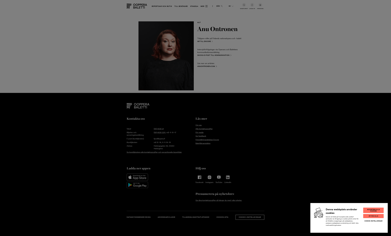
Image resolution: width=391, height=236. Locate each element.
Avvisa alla (373, 216)
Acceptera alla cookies (373, 210)
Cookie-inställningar (373, 221)
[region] (349, 218)
